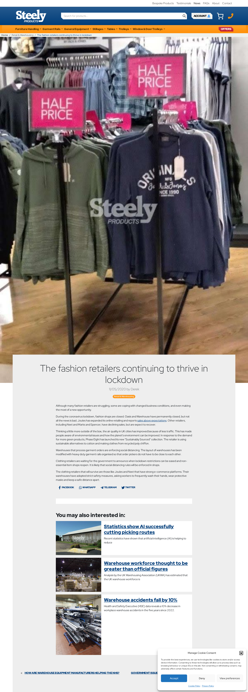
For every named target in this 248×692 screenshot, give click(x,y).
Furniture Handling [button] (27, 29)
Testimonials (183, 3)
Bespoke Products (163, 3)
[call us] (230, 16)
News (197, 3)
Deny (202, 678)
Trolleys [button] (124, 29)
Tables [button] (111, 29)
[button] (241, 653)
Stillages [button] (98, 29)
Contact (227, 3)
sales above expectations (152, 420)
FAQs (206, 3)
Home (4, 35)
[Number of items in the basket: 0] (220, 16)
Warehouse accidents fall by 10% (140, 600)
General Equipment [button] (76, 29)
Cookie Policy (194, 686)
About (215, 3)
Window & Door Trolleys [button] (148, 29)
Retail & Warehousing (22, 35)
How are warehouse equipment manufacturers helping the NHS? (72, 673)
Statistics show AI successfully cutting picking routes (139, 529)
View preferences (230, 678)
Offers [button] (226, 29)
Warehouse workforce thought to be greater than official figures (146, 566)
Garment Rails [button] (52, 29)
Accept (174, 678)
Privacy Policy (208, 686)
